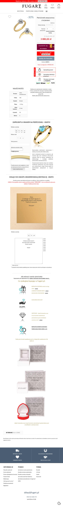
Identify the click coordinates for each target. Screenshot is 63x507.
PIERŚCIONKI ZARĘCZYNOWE (34, 11)
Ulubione (52, 5)
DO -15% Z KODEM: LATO (45, 53)
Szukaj (39, 5)
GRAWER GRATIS (17, 460)
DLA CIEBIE (13, 433)
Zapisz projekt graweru (18, 169)
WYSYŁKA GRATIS (17, 454)
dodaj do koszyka (45, 58)
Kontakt (38, 470)
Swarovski (38, 476)
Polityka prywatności (8, 483)
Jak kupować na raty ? (8, 481)
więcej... (48, 278)
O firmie (38, 472)
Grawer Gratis (6, 476)
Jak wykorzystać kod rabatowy (25, 476)
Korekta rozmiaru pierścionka (25, 472)
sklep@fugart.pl (31, 492)
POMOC (21, 467)
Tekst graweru (14, 141)
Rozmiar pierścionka (42, 29)
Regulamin (5, 485)
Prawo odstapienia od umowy (10, 474)
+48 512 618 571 (31, 497)
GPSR (19, 481)
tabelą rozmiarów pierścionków (37, 278)
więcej (36, 288)
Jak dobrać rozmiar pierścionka (25, 470)
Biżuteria (20, 11)
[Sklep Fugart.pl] (31, 6)
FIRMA (38, 467)
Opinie (37, 474)
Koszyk (58, 5)
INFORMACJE (8, 467)
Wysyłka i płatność (7, 470)
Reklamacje (6, 479)
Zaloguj (45, 5)
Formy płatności (7, 472)
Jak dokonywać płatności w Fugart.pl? (26, 479)
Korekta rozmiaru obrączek (24, 474)
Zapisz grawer (15, 265)
